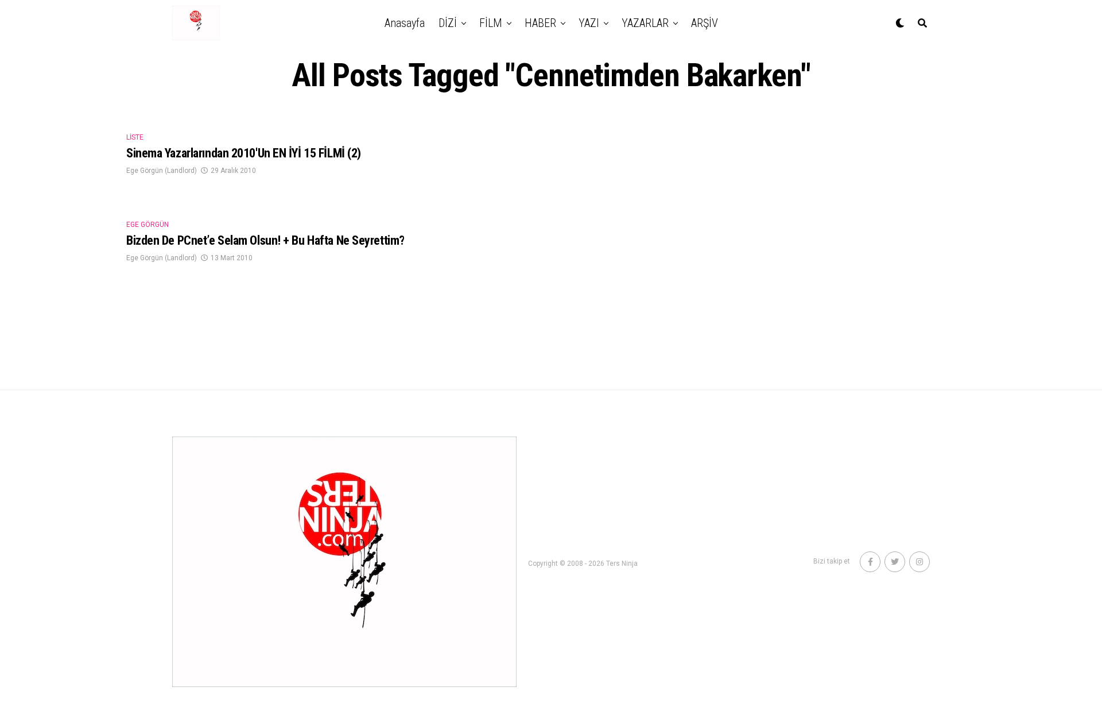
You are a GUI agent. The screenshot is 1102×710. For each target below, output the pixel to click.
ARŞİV (704, 23)
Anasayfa (405, 23)
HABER (540, 23)
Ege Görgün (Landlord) (161, 171)
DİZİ (448, 23)
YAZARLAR (645, 23)
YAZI (589, 23)
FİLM (490, 23)
